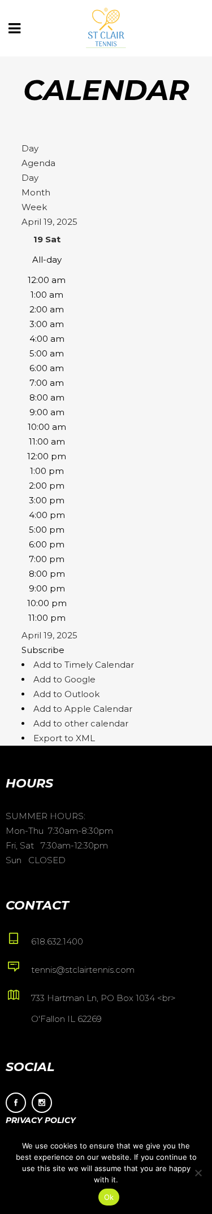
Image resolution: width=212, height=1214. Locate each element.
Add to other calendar (80, 723)
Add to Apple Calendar (82, 708)
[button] (42, 650)
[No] (198, 1172)
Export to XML (64, 738)
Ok (109, 1197)
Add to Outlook (66, 694)
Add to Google (64, 679)
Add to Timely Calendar (83, 664)
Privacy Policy (41, 1120)
